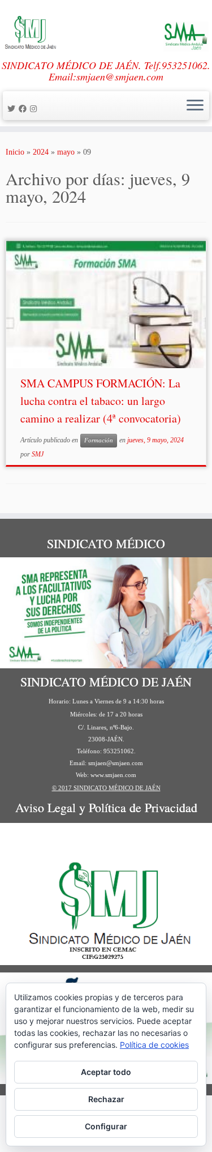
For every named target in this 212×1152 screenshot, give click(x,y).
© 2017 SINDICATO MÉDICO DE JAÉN (106, 787)
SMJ (38, 454)
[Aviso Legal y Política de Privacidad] (106, 894)
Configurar (106, 1126)
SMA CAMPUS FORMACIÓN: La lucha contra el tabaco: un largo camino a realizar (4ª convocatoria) (100, 401)
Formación (98, 440)
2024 (41, 152)
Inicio (15, 152)
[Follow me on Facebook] (24, 109)
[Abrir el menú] (195, 105)
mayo (66, 152)
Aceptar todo (106, 1072)
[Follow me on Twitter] (13, 109)
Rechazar (106, 1099)
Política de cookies (154, 1044)
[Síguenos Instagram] (35, 109)
